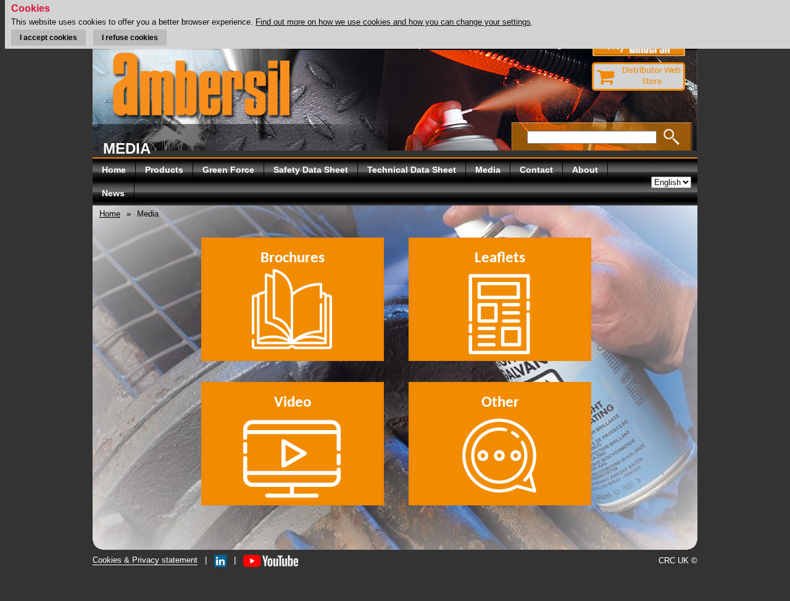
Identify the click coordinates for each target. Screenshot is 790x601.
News (113, 193)
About (585, 170)
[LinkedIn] (220, 560)
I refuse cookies (130, 37)
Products (164, 170)
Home (114, 170)
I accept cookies (48, 37)
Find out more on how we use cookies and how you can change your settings (393, 22)
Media (488, 170)
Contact (536, 170)
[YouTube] (270, 560)
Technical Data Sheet (411, 170)
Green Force (228, 170)
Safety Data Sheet (310, 170)
